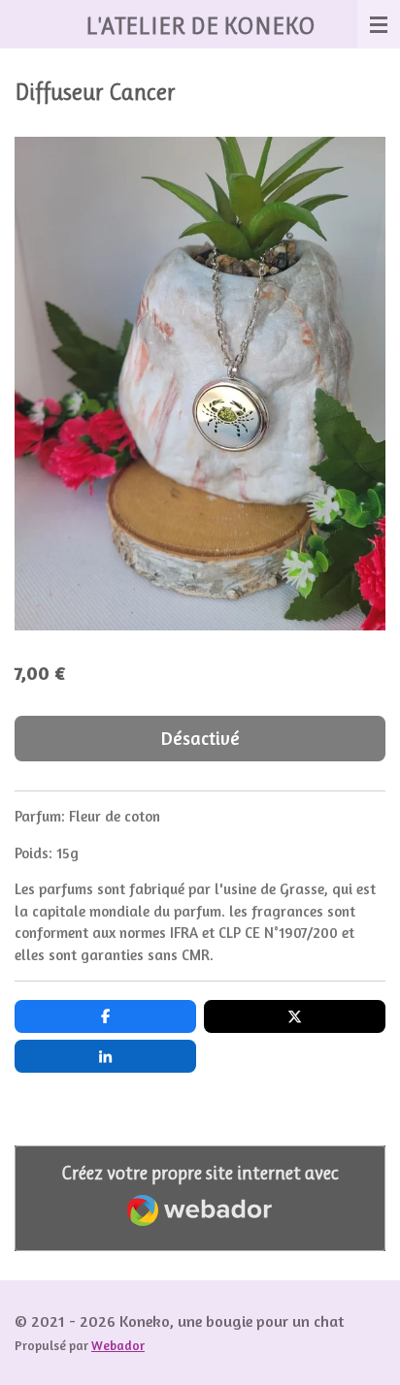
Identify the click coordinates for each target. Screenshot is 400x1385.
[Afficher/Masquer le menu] (378, 24)
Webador (118, 1345)
